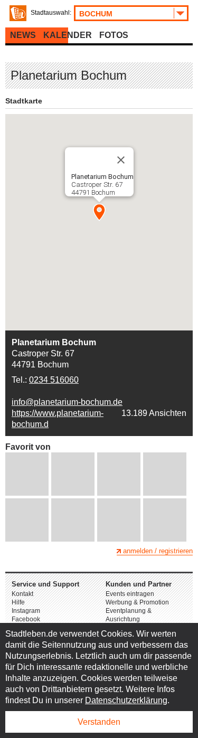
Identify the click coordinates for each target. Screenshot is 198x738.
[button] (99, 212)
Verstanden (99, 721)
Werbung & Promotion (137, 602)
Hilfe (18, 602)
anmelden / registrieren (158, 551)
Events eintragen (130, 594)
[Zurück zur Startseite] (18, 13)
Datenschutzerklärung (126, 700)
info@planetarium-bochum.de (67, 402)
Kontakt (22, 594)
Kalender (67, 35)
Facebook (26, 619)
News (23, 35)
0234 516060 (54, 379)
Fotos (113, 35)
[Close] (121, 160)
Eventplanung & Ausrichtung (129, 615)
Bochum (95, 14)
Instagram (26, 610)
